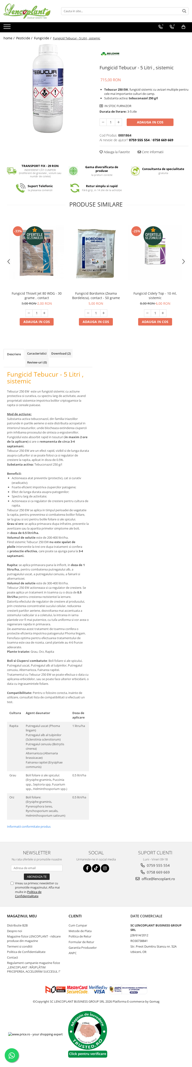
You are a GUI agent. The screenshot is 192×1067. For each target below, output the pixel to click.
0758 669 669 (158, 872)
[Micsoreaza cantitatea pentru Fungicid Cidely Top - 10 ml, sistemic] (147, 313)
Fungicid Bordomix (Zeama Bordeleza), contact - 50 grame (96, 295)
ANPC (73, 953)
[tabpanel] (48, 88)
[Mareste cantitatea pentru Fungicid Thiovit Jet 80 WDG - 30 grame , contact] (44, 313)
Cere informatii (152, 152)
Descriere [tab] (14, 354)
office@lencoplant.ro (158, 878)
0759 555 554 (158, 865)
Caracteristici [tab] (37, 353)
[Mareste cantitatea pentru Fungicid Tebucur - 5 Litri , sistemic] (118, 122)
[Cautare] (184, 11)
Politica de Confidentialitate (28, 894)
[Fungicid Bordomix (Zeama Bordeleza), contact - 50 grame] (96, 252)
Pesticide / (24, 38)
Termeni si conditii (19, 946)
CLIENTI (75, 916)
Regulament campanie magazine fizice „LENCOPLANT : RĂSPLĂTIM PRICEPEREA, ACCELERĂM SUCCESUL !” (33, 967)
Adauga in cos (150, 122)
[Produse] (8, 28)
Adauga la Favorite (116, 152)
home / (9, 38)
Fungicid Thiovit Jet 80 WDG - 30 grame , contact (37, 295)
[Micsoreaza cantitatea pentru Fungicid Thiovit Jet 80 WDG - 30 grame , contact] (29, 313)
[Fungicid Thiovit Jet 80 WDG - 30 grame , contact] (36, 252)
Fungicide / (43, 38)
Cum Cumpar (78, 925)
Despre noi (14, 931)
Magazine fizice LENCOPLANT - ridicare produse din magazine (34, 938)
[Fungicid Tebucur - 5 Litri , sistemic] (48, 88)
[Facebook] (87, 868)
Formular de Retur (81, 942)
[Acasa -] (27, 11)
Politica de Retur (80, 936)
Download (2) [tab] (61, 353)
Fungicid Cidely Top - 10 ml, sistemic (155, 295)
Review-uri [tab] (37, 362)
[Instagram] (105, 868)
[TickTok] (96, 868)
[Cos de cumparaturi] (183, 27)
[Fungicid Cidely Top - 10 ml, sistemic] (155, 252)
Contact (12, 957)
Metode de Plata (80, 931)
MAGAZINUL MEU (22, 916)
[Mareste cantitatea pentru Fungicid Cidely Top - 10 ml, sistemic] (162, 313)
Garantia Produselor (83, 947)
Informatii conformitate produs (29, 826)
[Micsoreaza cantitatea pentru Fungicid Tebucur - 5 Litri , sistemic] (103, 122)
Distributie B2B (17, 925)
